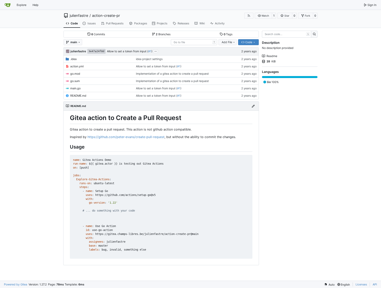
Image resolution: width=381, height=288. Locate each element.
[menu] (329, 284)
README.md (78, 95)
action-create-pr (106, 16)
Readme (272, 56)
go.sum (75, 81)
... (155, 51)
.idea (73, 59)
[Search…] (314, 34)
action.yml (77, 66)
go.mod (75, 73)
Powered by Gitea (15, 284)
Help (35, 5)
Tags (228, 34)
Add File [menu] (227, 42)
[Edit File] (253, 106)
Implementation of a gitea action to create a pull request (172, 73)
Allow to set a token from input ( (127, 51)
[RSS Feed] (248, 16)
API (375, 284)
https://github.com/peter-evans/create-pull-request (126, 137)
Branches (163, 34)
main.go (75, 88)
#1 (149, 51)
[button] (263, 16)
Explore (21, 5)
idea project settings (149, 59)
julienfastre (79, 16)
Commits (98, 34)
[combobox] (194, 42)
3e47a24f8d (96, 51)
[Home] (7, 5)
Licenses (361, 284)
